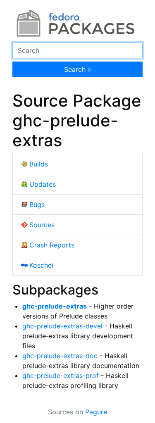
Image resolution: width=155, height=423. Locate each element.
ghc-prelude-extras (54, 306)
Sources (42, 225)
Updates (42, 184)
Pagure (96, 412)
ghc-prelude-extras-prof (60, 375)
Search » (77, 69)
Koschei (41, 265)
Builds (38, 164)
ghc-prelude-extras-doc (60, 356)
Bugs (37, 204)
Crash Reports (51, 245)
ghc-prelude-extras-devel (62, 326)
